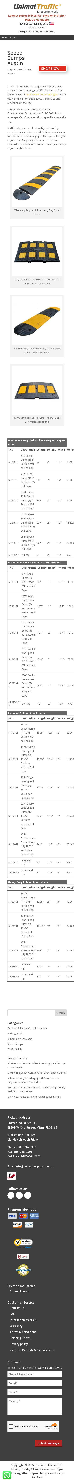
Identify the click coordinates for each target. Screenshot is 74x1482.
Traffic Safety (14, 1049)
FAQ (12, 1314)
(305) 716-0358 (37, 27)
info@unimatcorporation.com (37, 31)
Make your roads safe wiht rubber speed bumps (34, 1096)
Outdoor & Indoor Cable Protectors (27, 1028)
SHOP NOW (50, 68)
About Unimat (19, 1291)
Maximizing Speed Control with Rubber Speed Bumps (37, 1072)
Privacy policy (19, 1344)
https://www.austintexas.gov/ (42, 94)
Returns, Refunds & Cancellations (32, 1350)
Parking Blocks (15, 1033)
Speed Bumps (15, 1044)
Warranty (16, 1326)
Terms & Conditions (23, 1332)
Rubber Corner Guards (19, 1038)
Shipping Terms (20, 1338)
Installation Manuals (23, 1320)
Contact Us (17, 1308)
